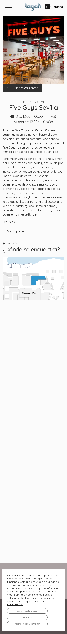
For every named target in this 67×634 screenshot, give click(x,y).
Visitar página (16, 231)
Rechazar (27, 617)
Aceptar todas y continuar (27, 623)
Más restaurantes (26, 88)
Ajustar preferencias (27, 611)
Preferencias (15, 604)
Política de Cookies (18, 598)
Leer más (9, 222)
